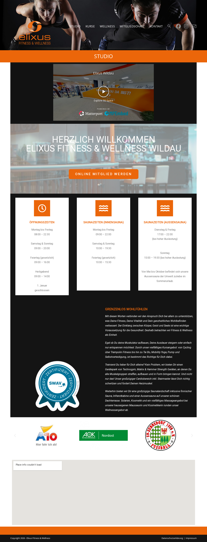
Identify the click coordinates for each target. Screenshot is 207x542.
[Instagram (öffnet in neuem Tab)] (186, 26)
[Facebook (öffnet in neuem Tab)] (178, 26)
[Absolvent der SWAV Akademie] (57, 386)
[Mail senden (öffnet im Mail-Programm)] (194, 26)
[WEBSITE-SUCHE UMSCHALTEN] (169, 26)
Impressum (191, 538)
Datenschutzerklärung (172, 538)
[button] (15, 435)
